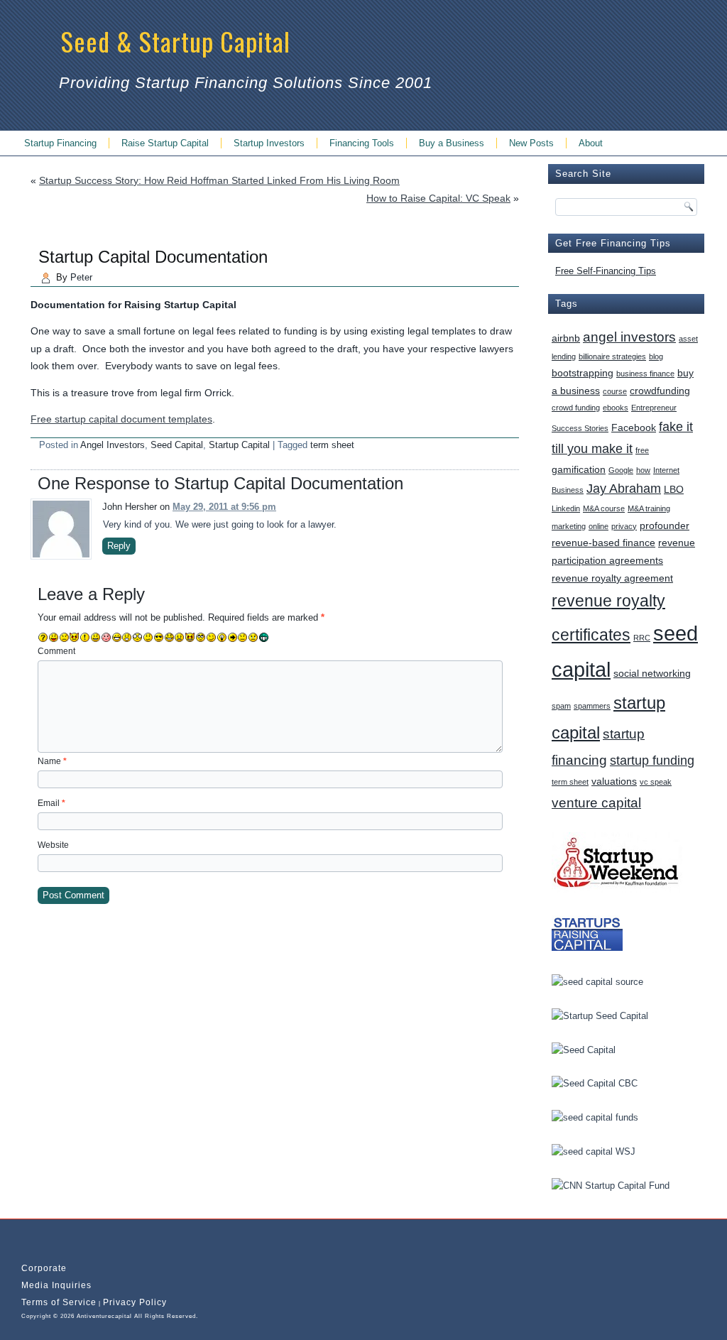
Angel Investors (112, 445)
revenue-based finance (603, 542)
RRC (641, 637)
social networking (652, 673)
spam (561, 706)
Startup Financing (60, 143)
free (642, 450)
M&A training (649, 508)
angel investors (629, 336)
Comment (56, 651)
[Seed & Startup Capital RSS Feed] (30, 1246)
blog (656, 356)
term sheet (332, 445)
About (591, 143)
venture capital (596, 802)
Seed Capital (177, 445)
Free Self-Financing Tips (605, 271)
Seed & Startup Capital (175, 41)
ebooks (615, 407)
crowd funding (576, 407)
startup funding (652, 760)
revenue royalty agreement (612, 578)
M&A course (604, 508)
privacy (624, 526)
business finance (645, 373)
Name (52, 761)
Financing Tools (361, 143)
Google (620, 470)
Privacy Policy (135, 1302)
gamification (579, 469)
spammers (592, 706)
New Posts (531, 143)
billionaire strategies (612, 356)
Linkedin (566, 508)
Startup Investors (269, 143)
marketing (569, 526)
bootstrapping (582, 372)
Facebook (633, 427)
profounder (664, 525)
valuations (614, 781)
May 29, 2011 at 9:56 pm (224, 506)
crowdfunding (660, 390)
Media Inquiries (56, 1285)
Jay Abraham (623, 488)
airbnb (566, 338)
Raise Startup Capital (165, 143)
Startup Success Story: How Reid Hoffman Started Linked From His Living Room (219, 180)
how (643, 470)
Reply (119, 545)
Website (53, 845)
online (598, 526)
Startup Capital (239, 445)
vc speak (656, 782)
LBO (674, 489)
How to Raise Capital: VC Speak (438, 198)
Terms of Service (59, 1302)
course (615, 391)
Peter (81, 277)
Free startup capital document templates (121, 419)
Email (51, 803)
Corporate (44, 1268)
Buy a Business (451, 143)
